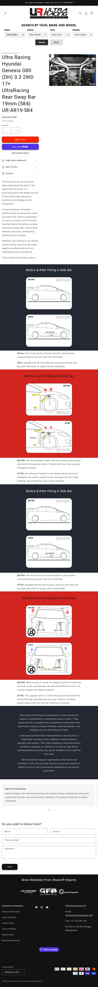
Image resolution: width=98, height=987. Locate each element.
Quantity (5, 125)
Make (7, 30)
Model (30, 30)
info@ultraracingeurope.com (79, 915)
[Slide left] (43, 810)
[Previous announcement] (5, 3)
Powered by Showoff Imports (33, 981)
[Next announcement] (93, 3)
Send (9, 867)
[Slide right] (54, 810)
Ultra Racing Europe (15, 981)
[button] (5, 13)
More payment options (20, 153)
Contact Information (11, 912)
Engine (76, 30)
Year (52, 30)
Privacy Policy (8, 923)
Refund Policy (8, 935)
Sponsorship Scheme (11, 940)
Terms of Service (9, 917)
